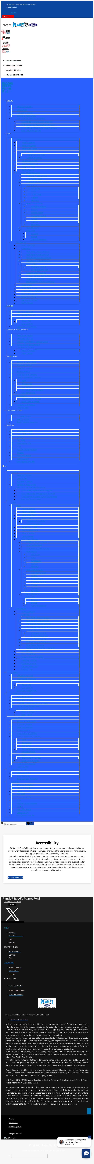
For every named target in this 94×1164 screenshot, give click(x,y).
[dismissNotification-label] (89, 1137)
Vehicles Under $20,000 (32, 291)
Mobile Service (23, 371)
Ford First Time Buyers (31, 130)
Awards (20, 452)
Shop (6, 928)
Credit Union (26, 353)
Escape (34, 219)
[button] (5, 16)
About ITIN (26, 321)
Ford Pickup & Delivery (27, 374)
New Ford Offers (24, 106)
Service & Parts (12, 356)
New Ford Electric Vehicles (38, 251)
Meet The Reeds (24, 455)
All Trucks (35, 188)
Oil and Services (28, 392)
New (19, 139)
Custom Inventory (34, 157)
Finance (10, 306)
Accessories (27, 384)
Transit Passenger (38, 239)
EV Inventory (32, 264)
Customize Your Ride (36, 155)
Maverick (35, 200)
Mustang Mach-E (38, 216)
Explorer (35, 222)
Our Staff (21, 440)
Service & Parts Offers (26, 116)
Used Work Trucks (29, 288)
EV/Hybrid (25, 248)
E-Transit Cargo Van (39, 269)
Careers (20, 437)
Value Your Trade (29, 161)
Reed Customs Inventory (27, 422)
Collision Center (24, 416)
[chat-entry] (86, 1153)
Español (13, 13)
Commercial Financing (26, 315)
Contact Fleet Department (28, 344)
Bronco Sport (37, 212)
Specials (10, 101)
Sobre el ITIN (27, 324)
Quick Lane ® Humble (31, 399)
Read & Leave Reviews (27, 449)
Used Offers (22, 109)
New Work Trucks (29, 149)
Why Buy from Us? (25, 431)
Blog (19, 446)
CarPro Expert (28, 170)
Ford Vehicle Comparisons (37, 182)
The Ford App (23, 407)
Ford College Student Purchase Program (39, 128)
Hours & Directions (25, 434)
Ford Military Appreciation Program (36, 121)
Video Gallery (23, 459)
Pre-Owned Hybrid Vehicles (38, 261)
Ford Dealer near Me (26, 461)
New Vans (30, 230)
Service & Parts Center (26, 362)
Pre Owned (21, 242)
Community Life (24, 443)
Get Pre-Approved (30, 164)
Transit (34, 236)
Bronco (34, 209)
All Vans (34, 233)
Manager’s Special (25, 113)
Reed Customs (23, 419)
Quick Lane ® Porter (30, 401)
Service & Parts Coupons (32, 390)
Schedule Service (24, 365)
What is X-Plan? (29, 167)
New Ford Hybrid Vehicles (37, 254)
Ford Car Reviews (34, 179)
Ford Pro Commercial (26, 405)
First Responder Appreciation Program (38, 125)
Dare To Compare (24, 368)
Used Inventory (28, 245)
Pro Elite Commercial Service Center (32, 341)
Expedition (35, 224)
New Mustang (32, 228)
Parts (24, 380)
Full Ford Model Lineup (36, 176)
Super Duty (36, 194)
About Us (10, 425)
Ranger (34, 197)
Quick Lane (21, 396)
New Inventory (28, 142)
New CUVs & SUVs (34, 203)
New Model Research (30, 173)
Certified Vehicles (29, 294)
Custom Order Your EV (36, 273)
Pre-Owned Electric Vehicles (38, 257)
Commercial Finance (25, 347)
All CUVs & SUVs (38, 206)
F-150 (33, 191)
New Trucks (31, 185)
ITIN (18, 318)
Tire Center (26, 387)
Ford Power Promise (35, 279)
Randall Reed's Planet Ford (7, 87)
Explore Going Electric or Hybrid (40, 281)
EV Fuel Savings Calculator (38, 276)
